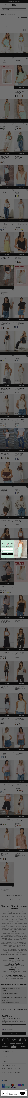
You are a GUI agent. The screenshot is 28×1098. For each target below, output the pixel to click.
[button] (26, 1090)
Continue (7, 553)
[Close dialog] (26, 540)
